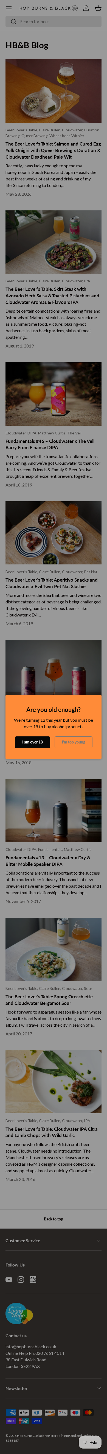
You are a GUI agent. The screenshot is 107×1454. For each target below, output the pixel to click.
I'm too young (73, 742)
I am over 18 (32, 742)
